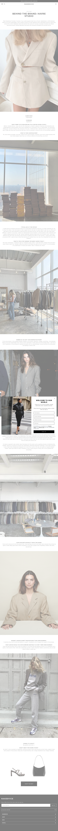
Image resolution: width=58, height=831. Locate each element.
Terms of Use (41, 427)
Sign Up (44, 431)
